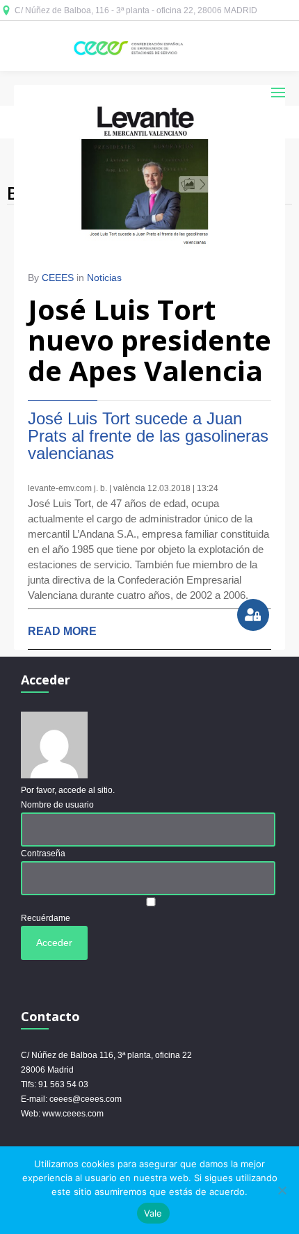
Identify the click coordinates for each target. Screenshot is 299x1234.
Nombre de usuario (57, 805)
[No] (282, 1190)
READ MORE (62, 631)
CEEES (58, 277)
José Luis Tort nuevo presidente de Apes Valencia (149, 340)
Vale (153, 1213)
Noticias (104, 277)
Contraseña (43, 853)
